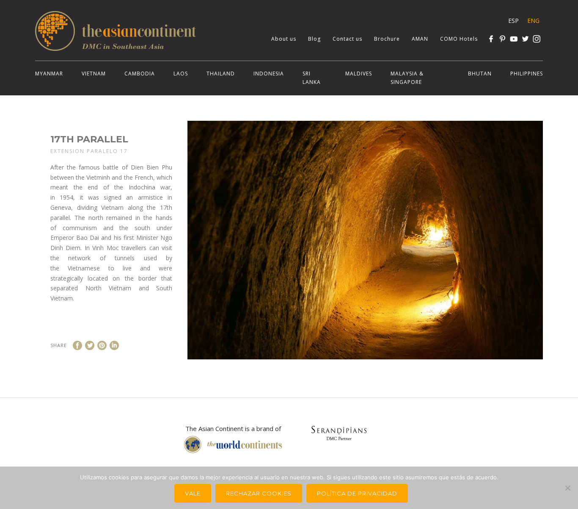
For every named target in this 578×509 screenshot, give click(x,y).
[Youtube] (514, 38)
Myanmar (49, 73)
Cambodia (139, 73)
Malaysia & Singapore (407, 78)
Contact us (347, 38)
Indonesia (268, 73)
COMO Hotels (459, 38)
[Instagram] (536, 38)
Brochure (387, 38)
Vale (193, 493)
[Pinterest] (502, 38)
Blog (314, 38)
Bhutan (480, 73)
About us (283, 38)
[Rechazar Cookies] (567, 488)
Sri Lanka (312, 78)
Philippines (526, 73)
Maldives (358, 73)
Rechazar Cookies (259, 493)
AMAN (420, 38)
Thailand (220, 73)
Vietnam (94, 73)
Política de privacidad (357, 493)
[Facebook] (491, 38)
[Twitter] (525, 38)
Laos (180, 73)
